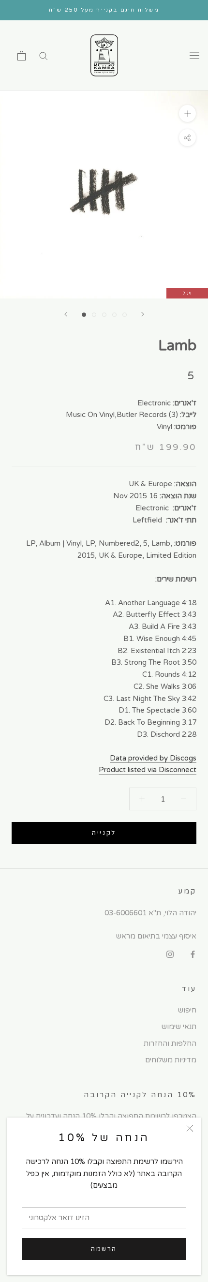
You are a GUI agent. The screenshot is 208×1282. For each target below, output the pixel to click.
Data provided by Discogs (153, 758)
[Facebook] (192, 954)
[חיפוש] (43, 55)
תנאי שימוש (179, 1026)
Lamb (177, 346)
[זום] (187, 113)
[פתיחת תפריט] (194, 56)
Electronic (154, 403)
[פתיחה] (21, 55)
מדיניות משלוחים (170, 1060)
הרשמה (104, 1249)
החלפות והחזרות (170, 1043)
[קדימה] (142, 314)
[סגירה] (189, 1128)
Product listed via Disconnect (147, 769)
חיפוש (187, 1010)
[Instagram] (170, 954)
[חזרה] (65, 314)
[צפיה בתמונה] (84, 315)
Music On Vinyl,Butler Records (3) (122, 414)
